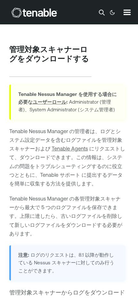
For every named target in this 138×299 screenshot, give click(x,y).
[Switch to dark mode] (112, 12)
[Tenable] (34, 12)
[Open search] (102, 12)
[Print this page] (15, 69)
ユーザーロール (49, 102)
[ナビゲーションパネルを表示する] (127, 12)
